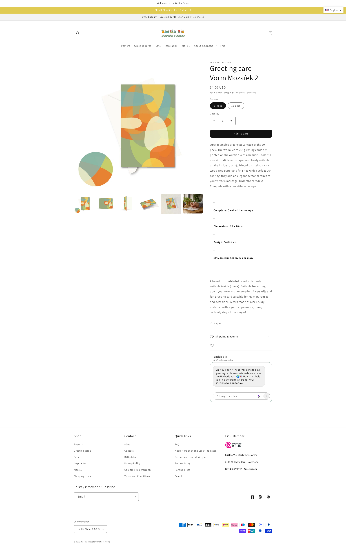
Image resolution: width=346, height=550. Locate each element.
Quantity (214, 113)
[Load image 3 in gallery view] (127, 204)
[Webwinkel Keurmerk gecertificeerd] (233, 447)
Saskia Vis (86, 541)
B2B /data (130, 457)
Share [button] (217, 323)
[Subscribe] (135, 496)
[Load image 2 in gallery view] (106, 204)
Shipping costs (82, 476)
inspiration (80, 463)
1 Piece (218, 105)
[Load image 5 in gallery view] (171, 204)
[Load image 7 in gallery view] (193, 204)
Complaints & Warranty (137, 469)
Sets (76, 457)
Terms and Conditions (137, 476)
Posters (78, 444)
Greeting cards (82, 450)
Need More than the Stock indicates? (196, 450)
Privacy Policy (132, 463)
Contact (129, 450)
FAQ (177, 444)
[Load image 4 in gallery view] (149, 204)
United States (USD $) (89, 529)
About (128, 444)
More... (78, 469)
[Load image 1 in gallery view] (84, 204)
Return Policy (182, 463)
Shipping (228, 92)
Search (179, 476)
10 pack (236, 105)
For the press (182, 469)
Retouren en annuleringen (190, 457)
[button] (78, 33)
